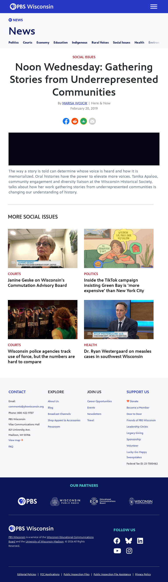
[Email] (92, 122)
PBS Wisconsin (17, 537)
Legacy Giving (135, 433)
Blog (50, 407)
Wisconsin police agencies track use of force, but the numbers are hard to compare (41, 356)
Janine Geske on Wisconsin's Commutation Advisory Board (37, 283)
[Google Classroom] (83, 122)
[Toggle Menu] (153, 6)
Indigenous (79, 42)
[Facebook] (66, 122)
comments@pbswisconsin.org (26, 406)
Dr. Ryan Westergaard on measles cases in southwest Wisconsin (117, 354)
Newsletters (94, 413)
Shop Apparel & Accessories (64, 420)
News (17, 20)
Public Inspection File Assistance (112, 574)
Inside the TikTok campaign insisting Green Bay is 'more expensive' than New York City (114, 285)
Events (91, 407)
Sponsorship (134, 439)
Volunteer (132, 445)
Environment (158, 42)
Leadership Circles (137, 426)
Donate (133, 401)
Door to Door (134, 413)
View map (15, 440)
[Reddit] (74, 122)
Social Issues (121, 42)
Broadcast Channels (59, 413)
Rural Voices (100, 42)
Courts (27, 42)
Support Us (138, 391)
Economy (43, 42)
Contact (17, 391)
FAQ (11, 446)
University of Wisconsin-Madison (45, 541)
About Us (53, 401)
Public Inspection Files (76, 574)
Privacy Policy (143, 574)
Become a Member (138, 407)
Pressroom (54, 426)
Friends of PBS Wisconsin (141, 420)
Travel (90, 420)
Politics (14, 42)
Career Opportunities (99, 401)
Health (139, 42)
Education (61, 42)
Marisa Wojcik (74, 103)
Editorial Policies (26, 574)
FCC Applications (50, 574)
